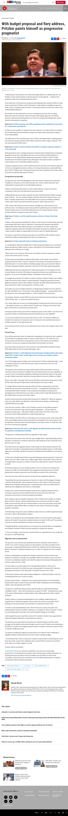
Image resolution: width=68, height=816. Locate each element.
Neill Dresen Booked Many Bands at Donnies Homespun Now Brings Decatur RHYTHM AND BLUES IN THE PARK (33, 718)
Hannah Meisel (21, 38)
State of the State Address (14, 669)
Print (64, 38)
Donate (61, 2)
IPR (26, 669)
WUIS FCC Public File (44, 791)
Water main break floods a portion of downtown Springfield (19, 730)
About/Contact (29, 791)
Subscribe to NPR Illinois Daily (57, 795)
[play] (4, 8)
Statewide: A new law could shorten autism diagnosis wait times (21, 712)
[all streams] (65, 8)
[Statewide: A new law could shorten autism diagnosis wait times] (8, 763)
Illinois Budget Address (41, 665)
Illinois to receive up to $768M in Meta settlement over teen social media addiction (27, 742)
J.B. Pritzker (27, 665)
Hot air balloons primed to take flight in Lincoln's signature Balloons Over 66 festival (27, 725)
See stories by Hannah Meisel (21, 695)
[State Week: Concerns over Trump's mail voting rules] (39, 763)
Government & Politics (8, 18)
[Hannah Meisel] (5, 686)
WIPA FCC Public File (44, 795)
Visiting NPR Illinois (30, 795)
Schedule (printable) (57, 791)
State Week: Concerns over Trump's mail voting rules (17, 736)
